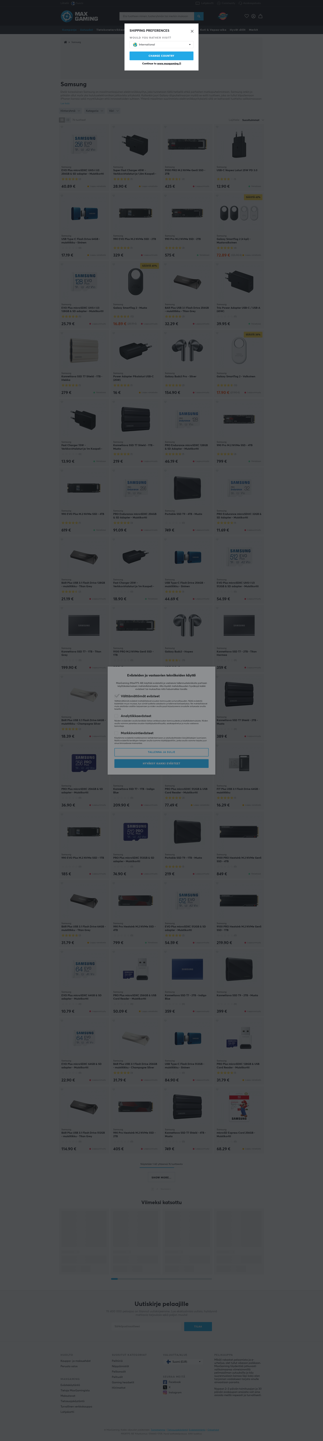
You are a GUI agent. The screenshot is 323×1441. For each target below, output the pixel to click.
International (147, 44)
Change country (161, 56)
